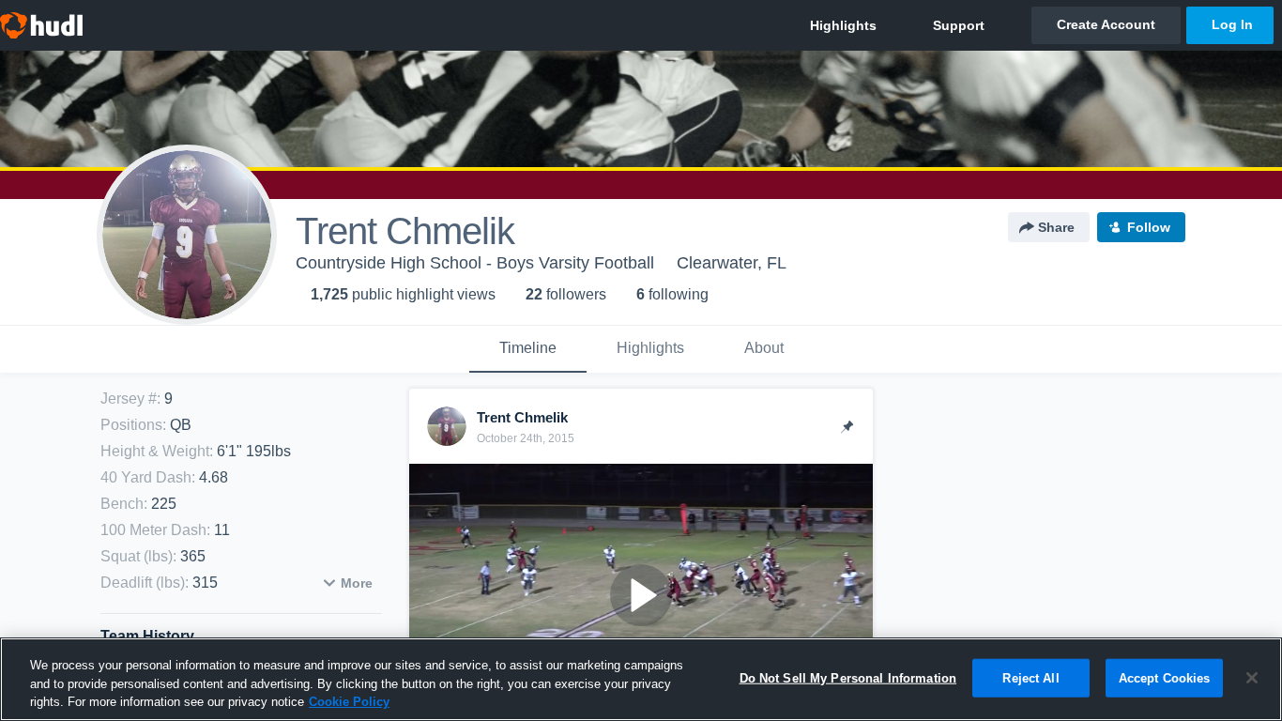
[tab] (528, 349)
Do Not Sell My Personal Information (848, 677)
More (357, 583)
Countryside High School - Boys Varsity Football (475, 262)
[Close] (1252, 677)
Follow (1148, 227)
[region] (641, 679)
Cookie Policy (349, 702)
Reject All (1030, 677)
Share (1056, 227)
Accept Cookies (1165, 677)
